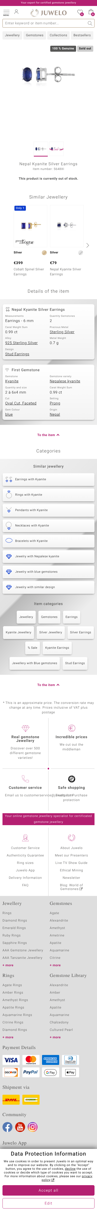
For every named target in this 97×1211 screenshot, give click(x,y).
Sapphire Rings (14, 943)
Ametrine (57, 935)
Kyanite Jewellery (18, 632)
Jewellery (12, 35)
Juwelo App (25, 870)
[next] (87, 245)
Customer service (25, 788)
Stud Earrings (17, 354)
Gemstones (35, 35)
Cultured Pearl (61, 1030)
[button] (6, 12)
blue (9, 414)
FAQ (25, 885)
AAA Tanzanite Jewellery (22, 958)
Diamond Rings (14, 920)
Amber (55, 992)
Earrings (72, 617)
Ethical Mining (71, 870)
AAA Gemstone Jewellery (22, 950)
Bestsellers (82, 35)
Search (90, 23)
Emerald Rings (14, 928)
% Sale (32, 648)
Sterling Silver (62, 332)
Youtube (20, 1127)
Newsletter (71, 878)
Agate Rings (12, 985)
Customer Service (25, 848)
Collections (58, 35)
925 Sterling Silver (21, 343)
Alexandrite (59, 920)
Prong (55, 403)
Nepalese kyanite (65, 381)
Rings (7, 913)
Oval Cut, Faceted (21, 403)
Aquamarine (59, 950)
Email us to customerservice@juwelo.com (39, 795)
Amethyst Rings (15, 1000)
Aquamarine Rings (17, 1015)
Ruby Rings (11, 935)
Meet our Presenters (71, 855)
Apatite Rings (13, 1007)
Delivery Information (25, 878)
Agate (54, 913)
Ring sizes (25, 863)
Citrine (55, 958)
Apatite (55, 943)
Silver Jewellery (50, 632)
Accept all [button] (48, 1190)
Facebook (7, 1127)
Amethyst (57, 928)
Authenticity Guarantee (25, 855)
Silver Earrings (80, 632)
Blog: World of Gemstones (71, 887)
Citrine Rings (12, 1022)
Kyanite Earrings (57, 648)
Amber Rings (12, 992)
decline (70, 1169)
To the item (46, 435)
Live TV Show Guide (71, 863)
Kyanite (12, 381)
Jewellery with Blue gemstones (34, 663)
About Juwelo (71, 848)
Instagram (33, 1127)
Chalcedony (59, 1022)
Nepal (55, 414)
